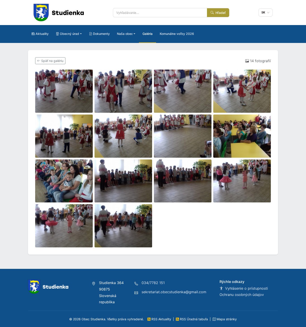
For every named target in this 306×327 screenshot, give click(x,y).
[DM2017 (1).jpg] (64, 91)
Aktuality (42, 34)
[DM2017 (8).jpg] (242, 136)
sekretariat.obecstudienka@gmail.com (174, 292)
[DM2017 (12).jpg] (242, 181)
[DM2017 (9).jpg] (64, 181)
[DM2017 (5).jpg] (64, 136)
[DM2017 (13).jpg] (64, 225)
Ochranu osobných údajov (242, 294)
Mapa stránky (226, 319)
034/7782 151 (153, 282)
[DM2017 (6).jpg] (123, 136)
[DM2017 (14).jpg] (123, 225)
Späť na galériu (51, 61)
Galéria (147, 34)
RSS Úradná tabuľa (194, 319)
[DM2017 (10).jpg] (123, 181)
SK (263, 12)
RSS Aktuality (161, 319)
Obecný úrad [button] (69, 34)
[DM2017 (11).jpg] (182, 181)
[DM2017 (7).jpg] (182, 136)
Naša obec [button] (125, 34)
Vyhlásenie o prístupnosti (246, 288)
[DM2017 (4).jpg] (242, 91)
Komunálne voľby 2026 (177, 34)
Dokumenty (101, 34)
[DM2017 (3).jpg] (182, 91)
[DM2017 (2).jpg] (123, 91)
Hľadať (220, 13)
